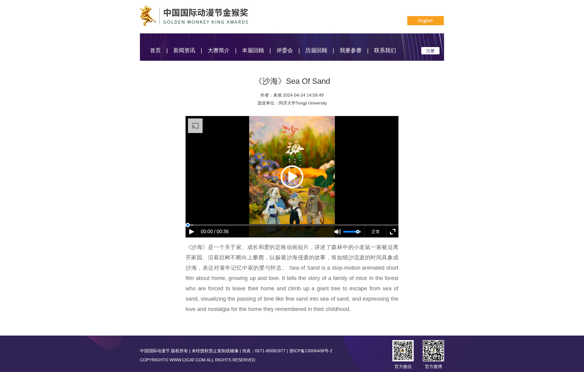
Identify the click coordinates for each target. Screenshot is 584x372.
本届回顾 (253, 50)
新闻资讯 (184, 50)
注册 (430, 50)
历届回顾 (316, 50)
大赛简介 (219, 50)
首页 (155, 50)
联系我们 (385, 50)
